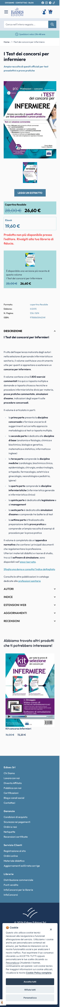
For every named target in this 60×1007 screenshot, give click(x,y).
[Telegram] (50, 3)
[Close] (48, 926)
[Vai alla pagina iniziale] (24, 12)
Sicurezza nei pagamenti (17, 824)
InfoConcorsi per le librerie (18, 892)
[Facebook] (43, 3)
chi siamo (9, 3)
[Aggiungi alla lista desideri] (51, 86)
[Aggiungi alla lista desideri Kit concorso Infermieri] (47, 664)
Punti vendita (11, 887)
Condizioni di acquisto (15, 819)
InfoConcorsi (11, 897)
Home (7, 42)
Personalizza (28, 998)
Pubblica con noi (12, 790)
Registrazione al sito (15, 853)
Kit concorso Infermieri (18, 731)
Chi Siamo (9, 775)
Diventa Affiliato (13, 785)
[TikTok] (54, 3)
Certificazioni (11, 795)
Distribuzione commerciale (18, 882)
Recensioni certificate (16, 839)
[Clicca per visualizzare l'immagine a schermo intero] (30, 120)
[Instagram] (46, 3)
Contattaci (9, 805)
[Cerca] (52, 24)
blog (31, 3)
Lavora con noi (12, 780)
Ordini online (11, 858)
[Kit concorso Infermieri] (29, 694)
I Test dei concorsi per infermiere (29, 42)
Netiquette (9, 834)
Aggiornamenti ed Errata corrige (22, 868)
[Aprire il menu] (6, 11)
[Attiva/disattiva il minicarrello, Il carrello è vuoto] (50, 12)
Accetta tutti (29, 981)
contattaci (21, 3)
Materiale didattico (14, 863)
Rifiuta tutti (28, 989)
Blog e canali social (14, 800)
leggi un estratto (30, 192)
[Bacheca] (44, 12)
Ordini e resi (10, 829)
